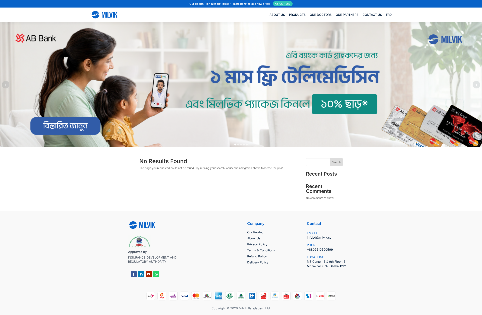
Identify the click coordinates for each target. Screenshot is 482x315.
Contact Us (372, 15)
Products (297, 15)
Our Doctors (321, 15)
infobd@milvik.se (319, 237)
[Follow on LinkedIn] (141, 274)
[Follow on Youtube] (149, 274)
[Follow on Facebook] (134, 274)
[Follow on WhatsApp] (156, 274)
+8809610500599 (320, 249)
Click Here (282, 3)
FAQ (389, 15)
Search (336, 162)
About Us (277, 15)
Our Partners (347, 15)
